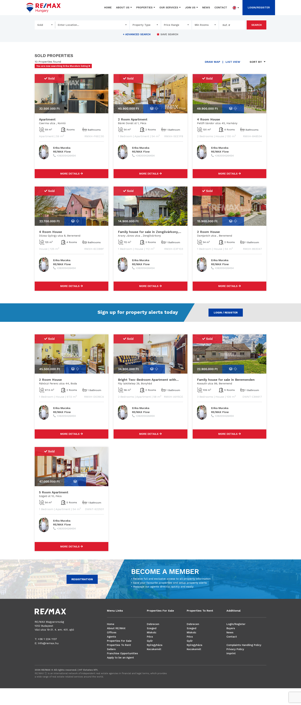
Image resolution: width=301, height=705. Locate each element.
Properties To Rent (119, 645)
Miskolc (151, 632)
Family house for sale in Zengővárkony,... (149, 232)
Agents (111, 636)
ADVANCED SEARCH (136, 34)
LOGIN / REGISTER (226, 312)
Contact (220, 7)
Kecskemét (154, 649)
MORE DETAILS (70, 173)
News (206, 7)
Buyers (230, 628)
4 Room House (208, 119)
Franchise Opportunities (122, 653)
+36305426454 (66, 155)
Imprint (231, 653)
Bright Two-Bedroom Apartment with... (148, 379)
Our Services (169, 7)
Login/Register (235, 624)
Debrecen (153, 624)
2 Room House (208, 232)
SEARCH (256, 24)
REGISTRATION (82, 579)
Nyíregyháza (154, 645)
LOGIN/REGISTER (259, 7)
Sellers (111, 649)
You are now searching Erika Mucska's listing (62, 66)
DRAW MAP (212, 61)
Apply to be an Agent (120, 657)
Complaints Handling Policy (243, 645)
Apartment (47, 119)
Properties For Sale (119, 640)
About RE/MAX (116, 628)
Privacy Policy (235, 649)
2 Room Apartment (132, 119)
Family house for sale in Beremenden (226, 379)
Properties (144, 7)
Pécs (150, 636)
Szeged (151, 628)
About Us (123, 7)
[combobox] (45, 24)
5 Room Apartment (53, 492)
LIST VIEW (233, 61)
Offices (111, 632)
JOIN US (190, 7)
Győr (150, 640)
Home (108, 7)
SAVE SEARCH (169, 34)
